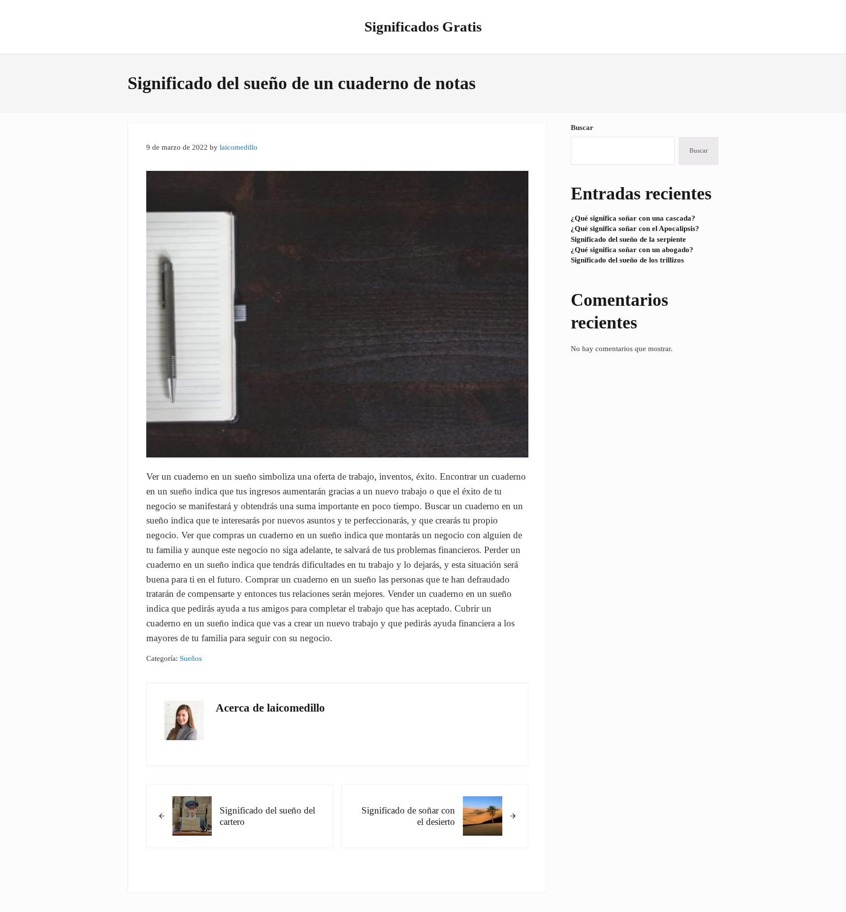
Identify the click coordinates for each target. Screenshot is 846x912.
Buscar (582, 127)
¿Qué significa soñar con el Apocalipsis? (635, 228)
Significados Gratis (423, 26)
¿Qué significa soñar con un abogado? (632, 250)
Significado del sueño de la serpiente (628, 239)
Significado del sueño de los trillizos (627, 260)
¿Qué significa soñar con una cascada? (633, 218)
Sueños (191, 658)
